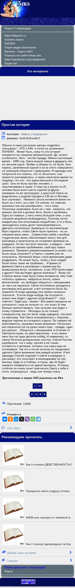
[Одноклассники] (10, 419)
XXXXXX (9, 43)
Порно (8, 571)
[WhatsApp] (32, 419)
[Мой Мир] (16, 419)
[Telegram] (38, 419)
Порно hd (10, 63)
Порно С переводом (17, 28)
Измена (25, 134)
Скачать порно (14, 39)
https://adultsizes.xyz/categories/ (24, 59)
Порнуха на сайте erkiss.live (22, 55)
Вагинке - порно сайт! (18, 51)
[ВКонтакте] (4, 419)
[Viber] (27, 419)
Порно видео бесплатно (20, 47)
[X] (21, 419)
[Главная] (15, 16)
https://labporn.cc (15, 35)
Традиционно (39, 134)
